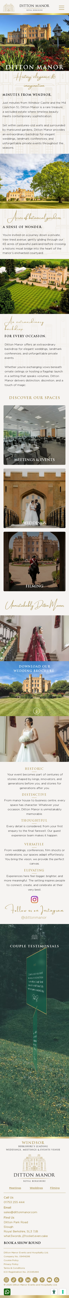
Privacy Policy (11, 1264)
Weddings (36, 1188)
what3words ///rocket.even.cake (26, 1236)
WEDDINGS (34, 523)
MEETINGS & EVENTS (34, 460)
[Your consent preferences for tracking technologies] (62, 1291)
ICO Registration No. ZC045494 (21, 1272)
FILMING (34, 586)
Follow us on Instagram (34, 909)
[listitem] (34, 435)
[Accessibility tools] (54, 1291)
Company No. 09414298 (17, 1256)
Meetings (15, 1188)
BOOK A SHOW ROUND (22, 1243)
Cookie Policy (11, 1260)
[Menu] (61, 7)
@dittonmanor (34, 917)
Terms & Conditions (14, 1268)
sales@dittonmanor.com (20, 1212)
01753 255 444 (14, 1202)
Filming (55, 1188)
